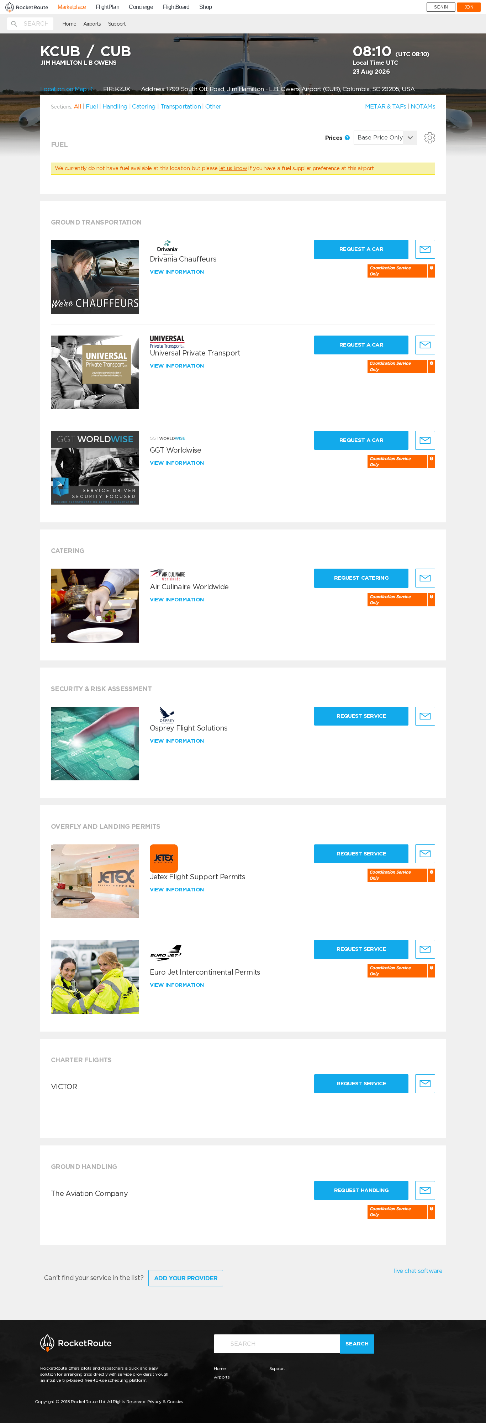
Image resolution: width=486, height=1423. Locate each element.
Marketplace (72, 7)
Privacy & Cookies (165, 1401)
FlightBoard (176, 7)
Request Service (361, 716)
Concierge (141, 7)
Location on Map (64, 89)
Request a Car (361, 249)
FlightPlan (107, 7)
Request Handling (361, 1190)
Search (357, 1343)
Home (69, 24)
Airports (92, 24)
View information (178, 272)
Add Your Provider (185, 1278)
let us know (233, 168)
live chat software (418, 1270)
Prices (334, 137)
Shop (205, 7)
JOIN (469, 7)
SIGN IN (441, 7)
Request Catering (361, 578)
